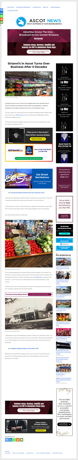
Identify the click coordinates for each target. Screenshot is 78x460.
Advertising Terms (30, 453)
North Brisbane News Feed (63, 255)
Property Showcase (55, 7)
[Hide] (0, 25)
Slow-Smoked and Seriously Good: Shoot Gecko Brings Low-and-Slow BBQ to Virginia (63, 352)
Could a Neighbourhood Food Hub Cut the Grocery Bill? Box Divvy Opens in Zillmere (63, 323)
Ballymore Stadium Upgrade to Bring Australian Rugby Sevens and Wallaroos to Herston (63, 379)
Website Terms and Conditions (18, 453)
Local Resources (37, 7)
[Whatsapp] (14, 439)
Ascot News (7, 451)
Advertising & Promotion (57, 453)
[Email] (21, 439)
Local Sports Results (12, 10)
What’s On (45, 7)
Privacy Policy (7, 453)
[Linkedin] (10, 439)
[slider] (66, 162)
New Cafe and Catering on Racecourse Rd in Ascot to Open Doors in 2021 (27, 193)
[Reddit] (18, 439)
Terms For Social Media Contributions (43, 453)
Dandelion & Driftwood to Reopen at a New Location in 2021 (24, 348)
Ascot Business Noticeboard (23, 7)
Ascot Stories (10, 7)
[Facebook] (7, 439)
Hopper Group (19, 115)
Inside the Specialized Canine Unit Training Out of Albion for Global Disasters (62, 281)
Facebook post (38, 277)
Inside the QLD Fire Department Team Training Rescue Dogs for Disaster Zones (62, 359)
